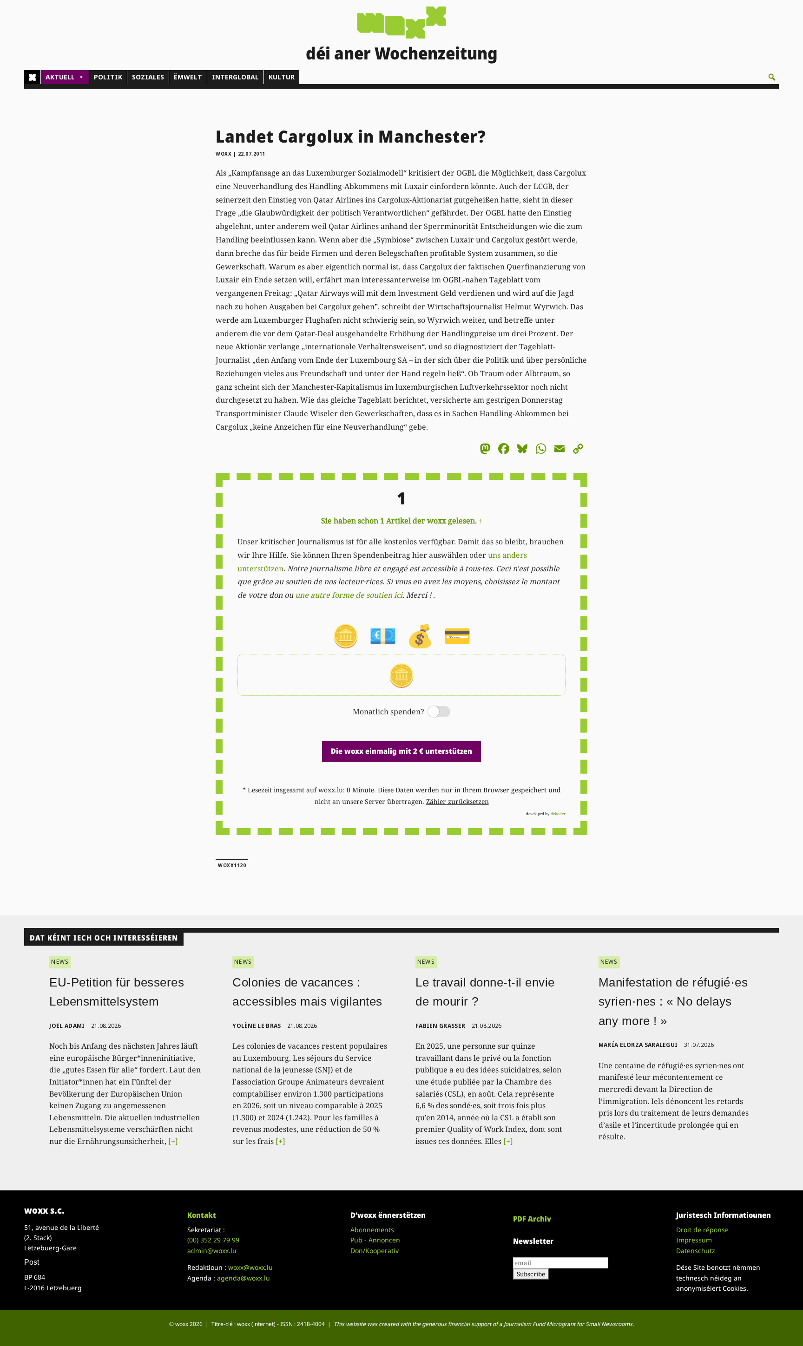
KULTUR (282, 76)
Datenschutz (695, 1250)
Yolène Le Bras (256, 1026)
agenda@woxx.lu (243, 1278)
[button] (772, 77)
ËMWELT (188, 76)
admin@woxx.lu (212, 1250)
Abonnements (372, 1229)
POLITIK (108, 76)
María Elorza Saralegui (638, 1045)
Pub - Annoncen (375, 1239)
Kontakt (201, 1215)
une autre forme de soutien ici (348, 595)
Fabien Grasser (440, 1026)
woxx (224, 153)
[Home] (32, 77)
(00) (213, 1239)
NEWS (60, 962)
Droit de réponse (702, 1229)
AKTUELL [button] (60, 76)
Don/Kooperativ (374, 1250)
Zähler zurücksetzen (457, 801)
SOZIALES (148, 76)
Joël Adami (67, 1026)
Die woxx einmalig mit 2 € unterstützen (401, 751)
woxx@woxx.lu (250, 1267)
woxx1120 (232, 865)
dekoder (558, 813)
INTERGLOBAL (235, 76)
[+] (173, 1141)
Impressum (694, 1239)
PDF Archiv (532, 1219)
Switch (431, 712)
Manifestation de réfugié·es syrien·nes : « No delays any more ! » (673, 1001)
